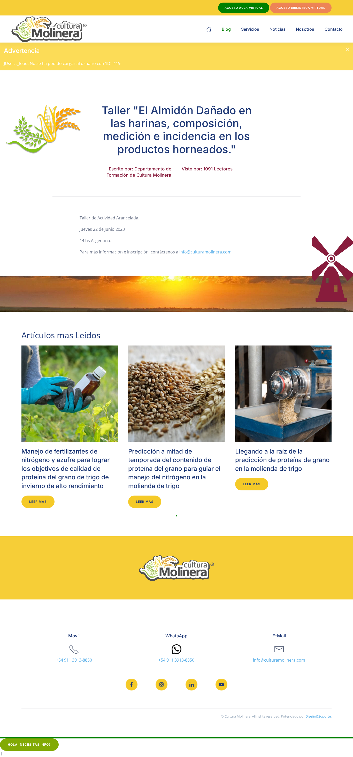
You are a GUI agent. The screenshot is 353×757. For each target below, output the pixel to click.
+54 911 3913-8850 (74, 660)
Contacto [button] (334, 29)
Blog (226, 29)
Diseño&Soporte (318, 716)
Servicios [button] (250, 29)
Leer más (38, 502)
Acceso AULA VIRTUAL (244, 8)
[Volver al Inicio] (49, 29)
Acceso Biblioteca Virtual (301, 8)
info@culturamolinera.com (205, 252)
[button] (347, 49)
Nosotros (305, 29)
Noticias (278, 29)
